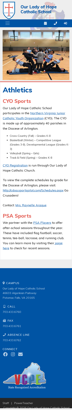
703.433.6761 (12, 326)
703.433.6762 (12, 340)
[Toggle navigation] (7, 23)
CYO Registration (15, 165)
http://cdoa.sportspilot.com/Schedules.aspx (33, 190)
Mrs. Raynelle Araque (30, 205)
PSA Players (42, 222)
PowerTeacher (23, 403)
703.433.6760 (12, 312)
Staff (6, 403)
